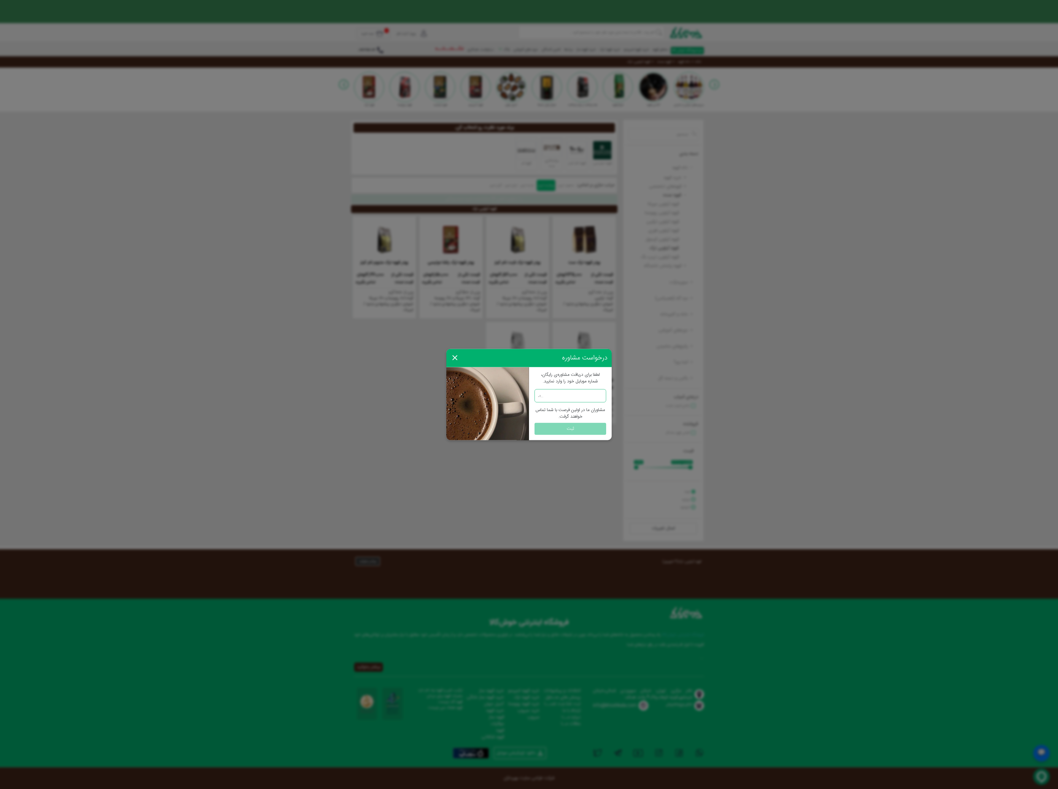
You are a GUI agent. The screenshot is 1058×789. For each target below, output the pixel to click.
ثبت (570, 429)
